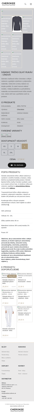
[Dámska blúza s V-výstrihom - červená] (12, 287)
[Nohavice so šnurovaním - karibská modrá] (18, 275)
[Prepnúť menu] (31, 4)
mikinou (12, 188)
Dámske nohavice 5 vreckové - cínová (24, 314)
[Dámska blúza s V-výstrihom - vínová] (3, 287)
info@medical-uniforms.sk (9, 393)
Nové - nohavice (22, 373)
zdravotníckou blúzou (23, 186)
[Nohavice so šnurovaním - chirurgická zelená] (30, 270)
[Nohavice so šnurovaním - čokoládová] (24, 276)
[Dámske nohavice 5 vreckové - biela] (9, 316)
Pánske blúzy (5, 354)
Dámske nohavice (23, 351)
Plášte (3, 360)
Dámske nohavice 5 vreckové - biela (8, 329)
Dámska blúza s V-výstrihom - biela (24, 297)
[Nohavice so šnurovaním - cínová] (21, 270)
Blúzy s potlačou (6, 357)
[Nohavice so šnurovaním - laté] (27, 276)
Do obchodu (18, 165)
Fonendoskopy (6, 370)
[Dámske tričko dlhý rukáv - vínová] (3, 135)
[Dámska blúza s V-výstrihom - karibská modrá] (3, 292)
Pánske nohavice (23, 354)
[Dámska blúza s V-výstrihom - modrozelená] (15, 287)
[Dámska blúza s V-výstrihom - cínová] (9, 287)
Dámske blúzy (5, 351)
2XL (11, 152)
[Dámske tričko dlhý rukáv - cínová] (17, 12)
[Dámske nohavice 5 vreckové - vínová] (3, 325)
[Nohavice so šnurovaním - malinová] (27, 270)
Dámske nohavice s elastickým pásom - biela (8, 281)
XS (4, 146)
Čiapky (3, 373)
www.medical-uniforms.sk (17, 406)
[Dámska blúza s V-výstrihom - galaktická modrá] (6, 287)
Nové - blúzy (21, 370)
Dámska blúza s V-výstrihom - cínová (8, 297)
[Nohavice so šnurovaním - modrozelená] (24, 270)
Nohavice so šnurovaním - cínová (24, 280)
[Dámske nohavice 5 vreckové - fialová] (9, 325)
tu (8, 204)
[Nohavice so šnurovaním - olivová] (21, 276)
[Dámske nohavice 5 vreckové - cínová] (6, 325)
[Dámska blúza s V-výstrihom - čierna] (6, 292)
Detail (9, 302)
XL (4, 152)
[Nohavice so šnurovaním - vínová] (18, 270)
